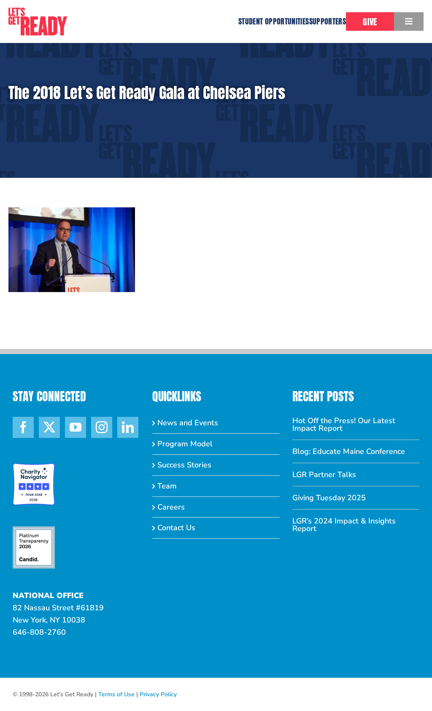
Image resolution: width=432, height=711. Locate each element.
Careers (171, 507)
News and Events (187, 423)
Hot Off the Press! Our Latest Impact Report (343, 424)
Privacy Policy (158, 694)
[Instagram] (101, 427)
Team (167, 486)
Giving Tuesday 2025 (329, 498)
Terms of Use (116, 694)
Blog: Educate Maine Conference (348, 451)
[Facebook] (23, 427)
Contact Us (176, 528)
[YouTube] (75, 427)
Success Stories (184, 465)
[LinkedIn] (127, 427)
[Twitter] (49, 427)
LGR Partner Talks (324, 474)
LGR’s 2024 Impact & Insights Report (344, 524)
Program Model (185, 444)
